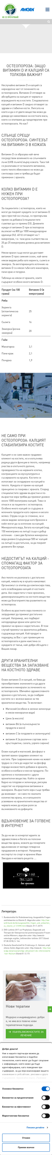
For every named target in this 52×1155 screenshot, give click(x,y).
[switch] (46, 1097)
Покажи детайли (35, 1127)
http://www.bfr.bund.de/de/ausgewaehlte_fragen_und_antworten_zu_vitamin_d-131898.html (27, 923)
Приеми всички (26, 1147)
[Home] (10, 10)
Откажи (26, 1138)
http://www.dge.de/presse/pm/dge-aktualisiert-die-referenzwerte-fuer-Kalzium (27, 951)
